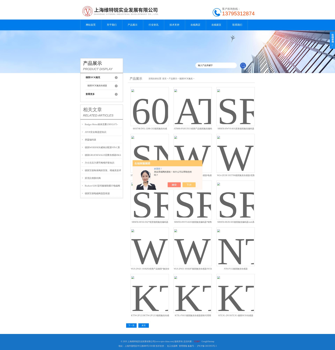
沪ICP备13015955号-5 (207, 346)
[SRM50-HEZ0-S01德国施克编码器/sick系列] (235, 195)
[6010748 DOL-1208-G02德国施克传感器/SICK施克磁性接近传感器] (149, 102)
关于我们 (112, 25)
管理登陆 (183, 346)
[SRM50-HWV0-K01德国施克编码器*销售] (192, 195)
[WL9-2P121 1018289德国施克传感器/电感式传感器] (192, 149)
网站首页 (91, 25)
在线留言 (216, 25)
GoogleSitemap (208, 341)
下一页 (131, 325)
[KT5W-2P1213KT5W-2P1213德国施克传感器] (149, 289)
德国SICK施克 (186, 78)
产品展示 (132, 25)
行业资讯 (153, 25)
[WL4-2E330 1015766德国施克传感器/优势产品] (235, 149)
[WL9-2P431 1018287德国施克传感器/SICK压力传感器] (192, 242)
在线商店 (195, 25)
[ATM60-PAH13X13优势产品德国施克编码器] (192, 102)
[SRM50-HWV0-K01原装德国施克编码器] (235, 102)
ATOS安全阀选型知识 (95, 132)
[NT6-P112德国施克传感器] (235, 242)
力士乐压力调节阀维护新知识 (99, 162)
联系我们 (237, 25)
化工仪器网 (172, 346)
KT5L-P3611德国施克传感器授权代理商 (193, 315)
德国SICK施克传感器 (97, 85)
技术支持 (174, 25)
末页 (144, 325)
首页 (164, 78)
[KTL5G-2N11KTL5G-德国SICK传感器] (235, 289)
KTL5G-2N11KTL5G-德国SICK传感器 (235, 315)
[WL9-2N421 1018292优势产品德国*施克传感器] (149, 242)
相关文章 (92, 109)
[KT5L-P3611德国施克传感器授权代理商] (192, 289)
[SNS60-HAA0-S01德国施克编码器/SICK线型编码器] (149, 149)
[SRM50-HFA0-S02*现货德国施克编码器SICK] (149, 195)
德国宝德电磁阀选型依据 (97, 193)
